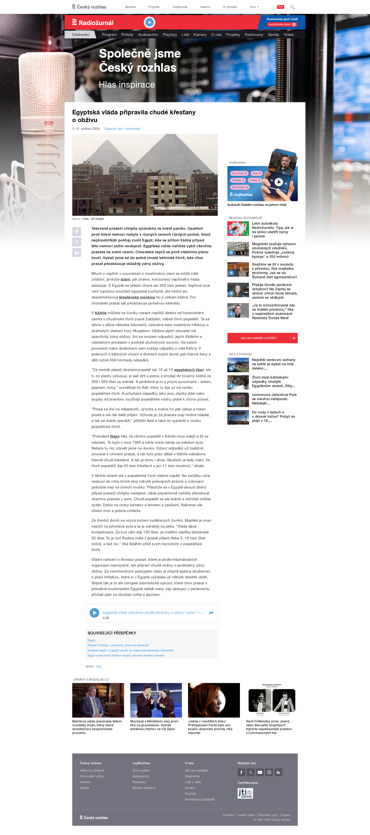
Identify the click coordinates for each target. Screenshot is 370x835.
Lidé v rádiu (193, 782)
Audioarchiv (148, 34)
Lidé (185, 34)
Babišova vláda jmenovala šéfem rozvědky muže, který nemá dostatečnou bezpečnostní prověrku (97, 727)
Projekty (233, 34)
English (285, 815)
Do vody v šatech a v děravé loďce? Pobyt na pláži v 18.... (273, 416)
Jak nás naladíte (196, 770)
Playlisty (170, 34)
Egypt (91, 640)
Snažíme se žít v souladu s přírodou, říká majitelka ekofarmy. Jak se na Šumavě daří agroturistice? (274, 270)
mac (99, 666)
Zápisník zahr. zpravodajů (122, 129)
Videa (288, 34)
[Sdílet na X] (76, 242)
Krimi (255, 173)
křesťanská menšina (137, 297)
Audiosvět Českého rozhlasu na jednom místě (257, 204)
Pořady (127, 34)
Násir (115, 436)
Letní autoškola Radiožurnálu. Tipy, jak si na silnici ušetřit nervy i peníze (272, 229)
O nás (216, 34)
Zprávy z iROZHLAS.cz (91, 679)
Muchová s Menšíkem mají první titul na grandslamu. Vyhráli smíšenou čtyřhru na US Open (154, 725)
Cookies (228, 815)
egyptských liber (189, 370)
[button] (211, 613)
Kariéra (190, 788)
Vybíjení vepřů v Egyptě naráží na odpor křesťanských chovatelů (130, 650)
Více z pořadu (240, 354)
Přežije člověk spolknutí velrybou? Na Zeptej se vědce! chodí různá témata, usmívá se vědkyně (275, 291)
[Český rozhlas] (89, 7)
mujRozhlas (180, 6)
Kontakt (190, 793)
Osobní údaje (245, 815)
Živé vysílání (238, 187)
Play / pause (94, 613)
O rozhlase (230, 6)
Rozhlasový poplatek (200, 799)
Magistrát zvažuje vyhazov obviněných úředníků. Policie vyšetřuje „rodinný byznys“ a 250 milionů (274, 250)
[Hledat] (292, 7)
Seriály (273, 34)
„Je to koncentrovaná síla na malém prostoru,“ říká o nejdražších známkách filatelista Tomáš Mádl (273, 311)
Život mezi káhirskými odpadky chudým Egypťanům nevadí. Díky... (273, 381)
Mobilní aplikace (144, 788)
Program (154, 6)
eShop (84, 788)
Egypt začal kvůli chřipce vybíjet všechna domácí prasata (126, 655)
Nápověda (192, 776)
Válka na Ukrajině (92, 770)
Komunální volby (92, 776)
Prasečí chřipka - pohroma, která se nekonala (118, 645)
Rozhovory (254, 34)
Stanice (205, 6)
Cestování (80, 34)
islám (125, 279)
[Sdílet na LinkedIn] (76, 252)
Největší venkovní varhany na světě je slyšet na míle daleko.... (273, 364)
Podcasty (139, 782)
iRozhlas (130, 6)
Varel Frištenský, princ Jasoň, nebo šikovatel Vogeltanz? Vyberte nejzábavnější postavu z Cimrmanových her (269, 727)
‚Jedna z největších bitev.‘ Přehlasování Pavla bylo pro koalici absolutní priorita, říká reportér (210, 727)
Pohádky (236, 180)
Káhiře (101, 313)
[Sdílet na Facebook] (76, 231)
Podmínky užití (267, 815)
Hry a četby (238, 173)
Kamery (200, 34)
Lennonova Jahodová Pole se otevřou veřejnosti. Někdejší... (274, 399)
